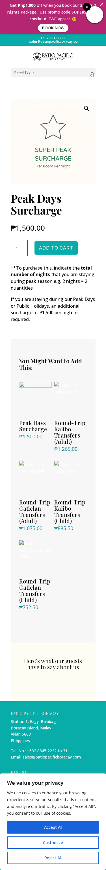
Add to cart (56, 248)
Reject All (53, 857)
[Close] (102, 4)
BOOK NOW (53, 27)
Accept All (53, 827)
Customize (53, 842)
